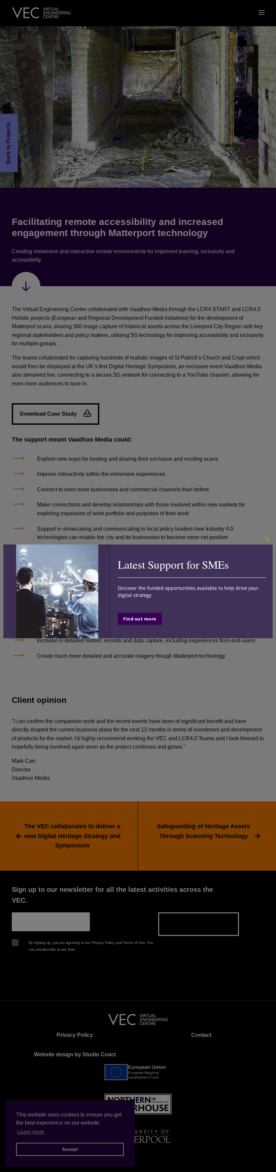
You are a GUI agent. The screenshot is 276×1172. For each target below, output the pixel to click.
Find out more (140, 619)
